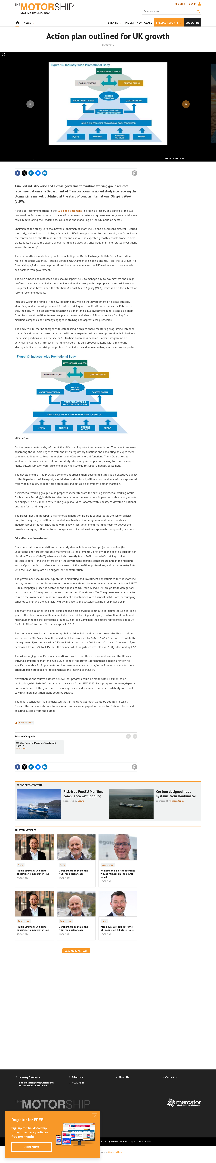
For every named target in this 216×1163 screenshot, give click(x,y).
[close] (137, 166)
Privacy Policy (119, 1141)
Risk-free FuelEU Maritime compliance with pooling (83, 793)
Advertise (77, 1077)
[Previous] (30, 104)
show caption (173, 158)
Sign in (97, 166)
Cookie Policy (100, 1141)
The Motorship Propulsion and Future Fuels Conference (36, 1084)
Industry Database (29, 1077)
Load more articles (76, 950)
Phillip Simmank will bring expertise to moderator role (33, 872)
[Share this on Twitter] (24, 173)
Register (180, 4)
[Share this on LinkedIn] (31, 173)
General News (26, 722)
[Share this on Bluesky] (38, 173)
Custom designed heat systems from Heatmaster (176, 793)
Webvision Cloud (115, 1152)
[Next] (186, 104)
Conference (107, 864)
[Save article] (134, 173)
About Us (124, 1077)
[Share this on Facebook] (17, 173)
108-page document (69, 210)
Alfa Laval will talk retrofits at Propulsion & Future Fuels (117, 928)
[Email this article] (45, 173)
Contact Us (171, 1077)
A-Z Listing (78, 1082)
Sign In (192, 4)
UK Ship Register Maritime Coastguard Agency (36, 744)
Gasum (80, 800)
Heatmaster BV (177, 800)
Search (198, 11)
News (20, 864)
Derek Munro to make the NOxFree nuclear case (73, 872)
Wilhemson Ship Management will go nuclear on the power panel (118, 874)
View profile (21, 748)
